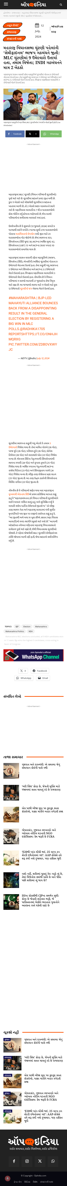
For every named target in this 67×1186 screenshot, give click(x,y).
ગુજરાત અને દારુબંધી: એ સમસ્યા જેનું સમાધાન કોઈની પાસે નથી (41, 766)
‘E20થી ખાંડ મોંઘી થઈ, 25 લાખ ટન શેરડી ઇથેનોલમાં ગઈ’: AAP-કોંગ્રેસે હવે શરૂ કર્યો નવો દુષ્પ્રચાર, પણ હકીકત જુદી (42, 855)
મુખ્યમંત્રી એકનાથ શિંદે (19, 494)
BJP (17, 626)
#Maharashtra (22, 298)
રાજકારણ (16, 12)
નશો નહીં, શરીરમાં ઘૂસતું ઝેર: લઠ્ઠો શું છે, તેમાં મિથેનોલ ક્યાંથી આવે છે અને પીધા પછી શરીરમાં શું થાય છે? (42, 877)
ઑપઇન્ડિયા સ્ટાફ (57, 29)
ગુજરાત (7, 1039)
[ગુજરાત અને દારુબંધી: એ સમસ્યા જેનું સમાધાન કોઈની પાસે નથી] (11, 771)
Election (26, 626)
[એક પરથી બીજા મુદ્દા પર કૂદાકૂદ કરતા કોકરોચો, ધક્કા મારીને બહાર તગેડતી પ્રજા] (11, 814)
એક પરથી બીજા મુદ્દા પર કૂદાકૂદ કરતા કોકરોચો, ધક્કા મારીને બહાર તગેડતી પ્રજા (42, 810)
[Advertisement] (33, 402)
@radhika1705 (32, 329)
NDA (31, 631)
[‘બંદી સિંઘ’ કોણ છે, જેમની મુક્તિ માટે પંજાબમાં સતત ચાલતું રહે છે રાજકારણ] (11, 793)
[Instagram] (27, 1161)
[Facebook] (14, 1161)
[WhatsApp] (53, 1161)
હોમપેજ (6, 12)
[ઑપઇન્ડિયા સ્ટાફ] (50, 29)
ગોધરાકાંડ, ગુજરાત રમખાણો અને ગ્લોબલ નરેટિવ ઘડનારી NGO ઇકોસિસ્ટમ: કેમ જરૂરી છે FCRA (39, 833)
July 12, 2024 (43, 358)
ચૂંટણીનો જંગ (26, 289)
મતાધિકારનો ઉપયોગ (25, 234)
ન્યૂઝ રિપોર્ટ (12, 25)
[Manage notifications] (7, 1178)
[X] (40, 1161)
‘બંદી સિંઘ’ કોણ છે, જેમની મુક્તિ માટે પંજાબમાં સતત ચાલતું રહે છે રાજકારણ (41, 788)
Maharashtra (41, 626)
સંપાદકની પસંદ (14, 38)
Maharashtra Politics (14, 631)
